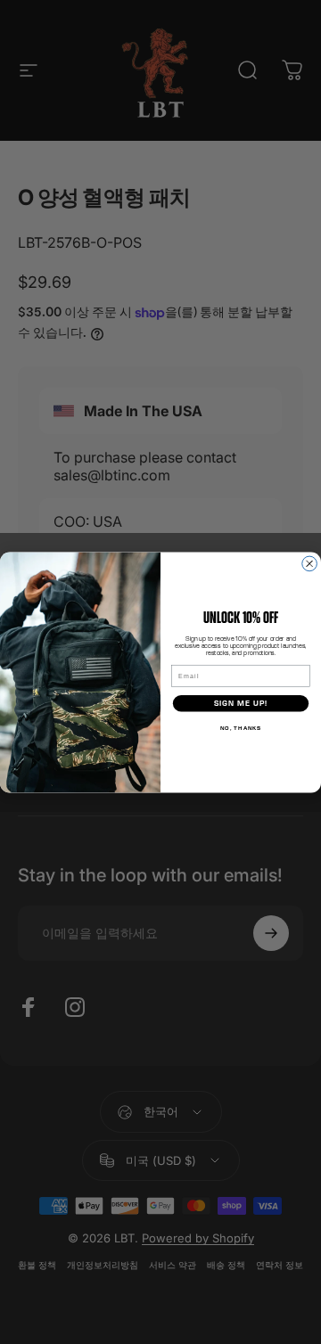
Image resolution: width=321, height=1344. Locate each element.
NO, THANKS (241, 728)
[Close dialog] (309, 563)
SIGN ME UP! (241, 703)
